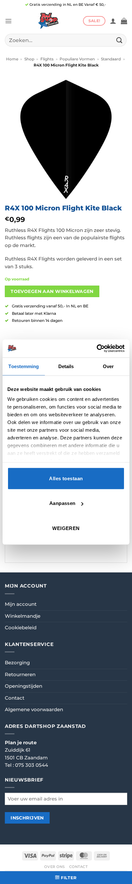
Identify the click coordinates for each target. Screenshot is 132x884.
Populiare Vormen (77, 59)
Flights (47, 59)
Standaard (111, 59)
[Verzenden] (119, 40)
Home (12, 59)
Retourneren (20, 674)
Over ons (54, 866)
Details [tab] (66, 366)
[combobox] (66, 40)
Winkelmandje (22, 616)
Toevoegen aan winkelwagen (52, 291)
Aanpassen (62, 503)
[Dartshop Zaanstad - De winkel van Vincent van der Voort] (47, 21)
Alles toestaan (66, 478)
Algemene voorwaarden (34, 709)
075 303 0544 (31, 765)
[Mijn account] (113, 21)
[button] (8, 21)
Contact (14, 698)
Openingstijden (23, 686)
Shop (29, 59)
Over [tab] (108, 366)
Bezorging (17, 663)
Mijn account (21, 604)
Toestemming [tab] (23, 366)
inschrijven (27, 818)
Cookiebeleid (21, 628)
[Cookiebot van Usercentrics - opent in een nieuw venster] (97, 348)
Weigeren (66, 528)
